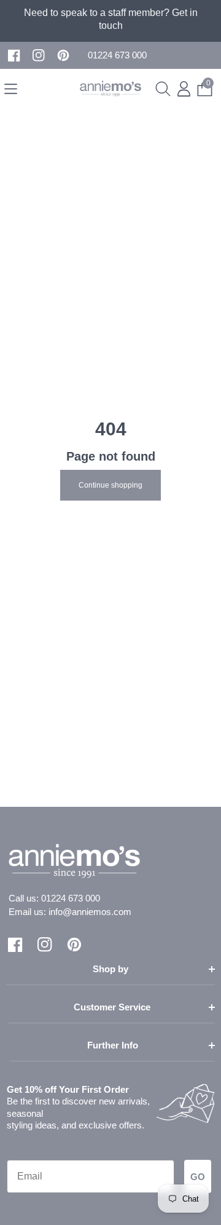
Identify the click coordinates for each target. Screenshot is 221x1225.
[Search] (163, 89)
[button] (117, 56)
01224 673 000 (70, 898)
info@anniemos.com (89, 911)
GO (197, 1176)
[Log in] (184, 89)
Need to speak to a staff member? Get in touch (111, 19)
